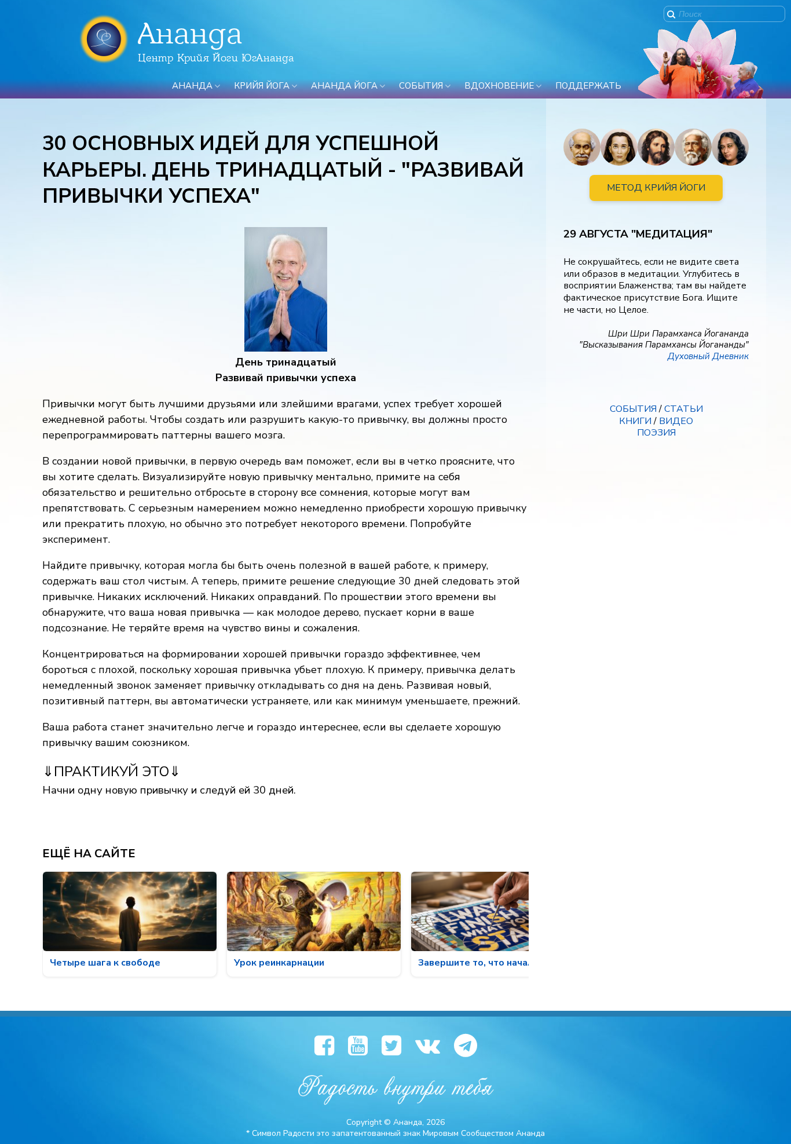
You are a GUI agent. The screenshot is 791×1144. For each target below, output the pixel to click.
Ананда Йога (344, 86)
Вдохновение (499, 86)
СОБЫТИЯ (633, 409)
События (421, 86)
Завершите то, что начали (478, 962)
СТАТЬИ (683, 409)
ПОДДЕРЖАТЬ (588, 86)
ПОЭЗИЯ (656, 432)
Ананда (192, 86)
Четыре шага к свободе (105, 962)
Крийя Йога (262, 86)
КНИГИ (635, 421)
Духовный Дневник (708, 356)
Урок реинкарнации (279, 962)
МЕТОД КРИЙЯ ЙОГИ (656, 187)
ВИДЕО (676, 421)
